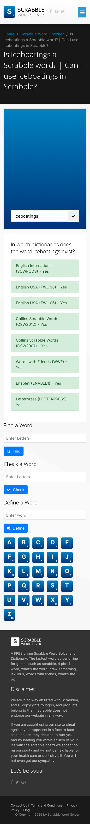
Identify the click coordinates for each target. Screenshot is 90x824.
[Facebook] (12, 782)
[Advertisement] (45, 163)
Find (15, 451)
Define (17, 528)
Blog (26, 810)
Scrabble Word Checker (42, 34)
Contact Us (19, 805)
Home (9, 34)
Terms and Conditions (47, 805)
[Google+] (23, 782)
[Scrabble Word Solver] (25, 11)
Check (17, 489)
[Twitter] (17, 782)
